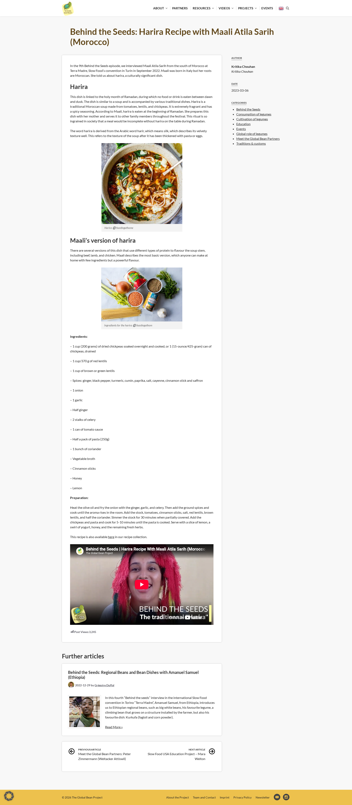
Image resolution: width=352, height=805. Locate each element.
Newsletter (263, 797)
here (111, 537)
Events (267, 8)
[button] (9, 796)
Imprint (224, 797)
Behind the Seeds (248, 109)
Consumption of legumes (253, 114)
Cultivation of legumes (252, 119)
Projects (245, 8)
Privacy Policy (242, 797)
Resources (201, 8)
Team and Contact (204, 797)
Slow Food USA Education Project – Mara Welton (176, 754)
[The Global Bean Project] (68, 9)
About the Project (177, 797)
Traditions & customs (251, 143)
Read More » (114, 727)
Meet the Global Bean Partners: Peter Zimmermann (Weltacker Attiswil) (104, 754)
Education (243, 124)
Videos (224, 8)
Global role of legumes (251, 134)
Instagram (286, 797)
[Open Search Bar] (287, 8)
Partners (180, 8)
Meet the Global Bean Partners (258, 138)
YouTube (277, 797)
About (158, 8)
